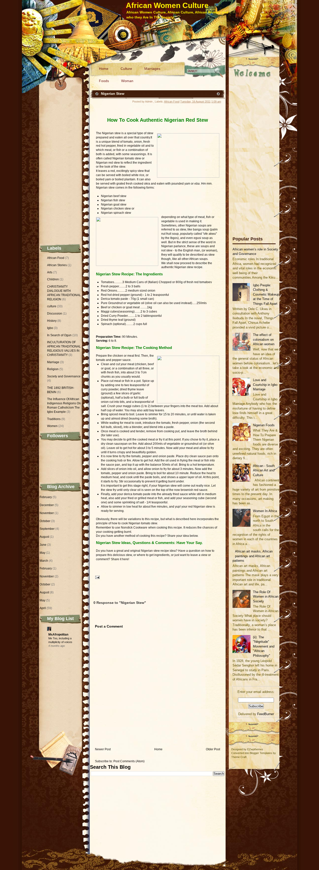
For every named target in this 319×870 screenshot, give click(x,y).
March (44, 560)
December (47, 505)
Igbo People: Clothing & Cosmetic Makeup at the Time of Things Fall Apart (266, 294)
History (52, 321)
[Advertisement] (252, 152)
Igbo (50, 328)
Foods (104, 81)
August (44, 537)
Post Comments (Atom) (129, 761)
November (47, 513)
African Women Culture (167, 5)
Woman (127, 81)
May (42, 552)
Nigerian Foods (264, 425)
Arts (49, 272)
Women (52, 426)
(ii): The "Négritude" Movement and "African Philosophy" (263, 646)
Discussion (54, 313)
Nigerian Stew (112, 94)
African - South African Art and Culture (264, 470)
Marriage (53, 362)
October (45, 521)
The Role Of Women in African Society (265, 596)
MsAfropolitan (58, 634)
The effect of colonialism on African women (263, 339)
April (43, 608)
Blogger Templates (261, 753)
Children (53, 279)
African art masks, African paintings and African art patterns (253, 555)
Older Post (213, 749)
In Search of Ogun (59, 335)
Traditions (54, 419)
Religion (53, 369)
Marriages (152, 69)
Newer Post (103, 749)
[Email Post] (97, 577)
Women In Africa (265, 511)
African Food (55, 258)
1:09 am (216, 101)
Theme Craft (238, 757)
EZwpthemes (255, 749)
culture (51, 306)
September (47, 529)
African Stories (57, 265)
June (43, 544)
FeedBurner (265, 714)
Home (103, 69)
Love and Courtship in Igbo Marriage (265, 384)
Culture (126, 69)
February (46, 497)
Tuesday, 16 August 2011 (195, 101)
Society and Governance (63, 376)
